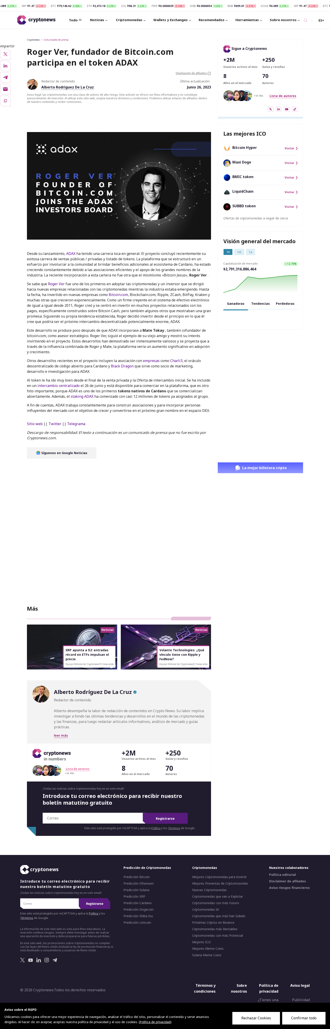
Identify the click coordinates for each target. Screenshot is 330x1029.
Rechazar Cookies (256, 1018)
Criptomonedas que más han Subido (218, 916)
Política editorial (282, 875)
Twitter (54, 423)
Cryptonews (33, 39)
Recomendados (211, 20)
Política (156, 828)
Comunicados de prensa (56, 39)
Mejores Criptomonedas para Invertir (219, 877)
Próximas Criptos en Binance (213, 922)
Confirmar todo (304, 1018)
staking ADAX (82, 396)
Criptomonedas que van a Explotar (217, 896)
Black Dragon (122, 366)
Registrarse (165, 818)
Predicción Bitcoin (136, 877)
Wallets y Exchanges (170, 20)
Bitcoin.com (118, 294)
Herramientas (247, 20)
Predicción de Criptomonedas (147, 868)
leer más (61, 735)
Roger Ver (56, 283)
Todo (73, 20)
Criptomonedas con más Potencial (217, 935)
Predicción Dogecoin (138, 909)
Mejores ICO (201, 942)
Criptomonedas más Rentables (215, 929)
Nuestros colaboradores (288, 868)
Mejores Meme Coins (208, 948)
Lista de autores (283, 96)
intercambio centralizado (58, 385)
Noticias (97, 20)
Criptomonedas (129, 20)
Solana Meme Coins (206, 955)
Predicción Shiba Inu (138, 916)
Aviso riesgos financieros (289, 888)
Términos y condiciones (205, 988)
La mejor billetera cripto (264, 467)
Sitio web (35, 423)
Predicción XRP (134, 896)
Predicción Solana (136, 890)
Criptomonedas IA (205, 909)
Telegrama (76, 423)
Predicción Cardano (137, 903)
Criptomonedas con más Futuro (215, 903)
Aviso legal (300, 985)
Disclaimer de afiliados (287, 881)
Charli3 (176, 360)
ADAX (70, 253)
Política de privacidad (268, 988)
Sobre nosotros (283, 20)
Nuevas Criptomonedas (209, 890)
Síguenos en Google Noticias (63, 453)
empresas (151, 360)
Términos (174, 828)
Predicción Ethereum (138, 883)
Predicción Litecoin (137, 922)
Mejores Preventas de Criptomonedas (220, 883)
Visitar (289, 148)
